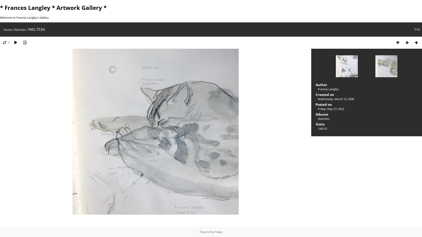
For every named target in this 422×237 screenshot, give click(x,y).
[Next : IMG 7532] (416, 42)
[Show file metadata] (24, 42)
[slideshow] (15, 42)
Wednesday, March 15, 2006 (336, 99)
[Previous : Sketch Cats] (407, 42)
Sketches (20, 30)
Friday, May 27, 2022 (331, 109)
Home (8, 30)
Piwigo (218, 232)
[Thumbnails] (397, 42)
